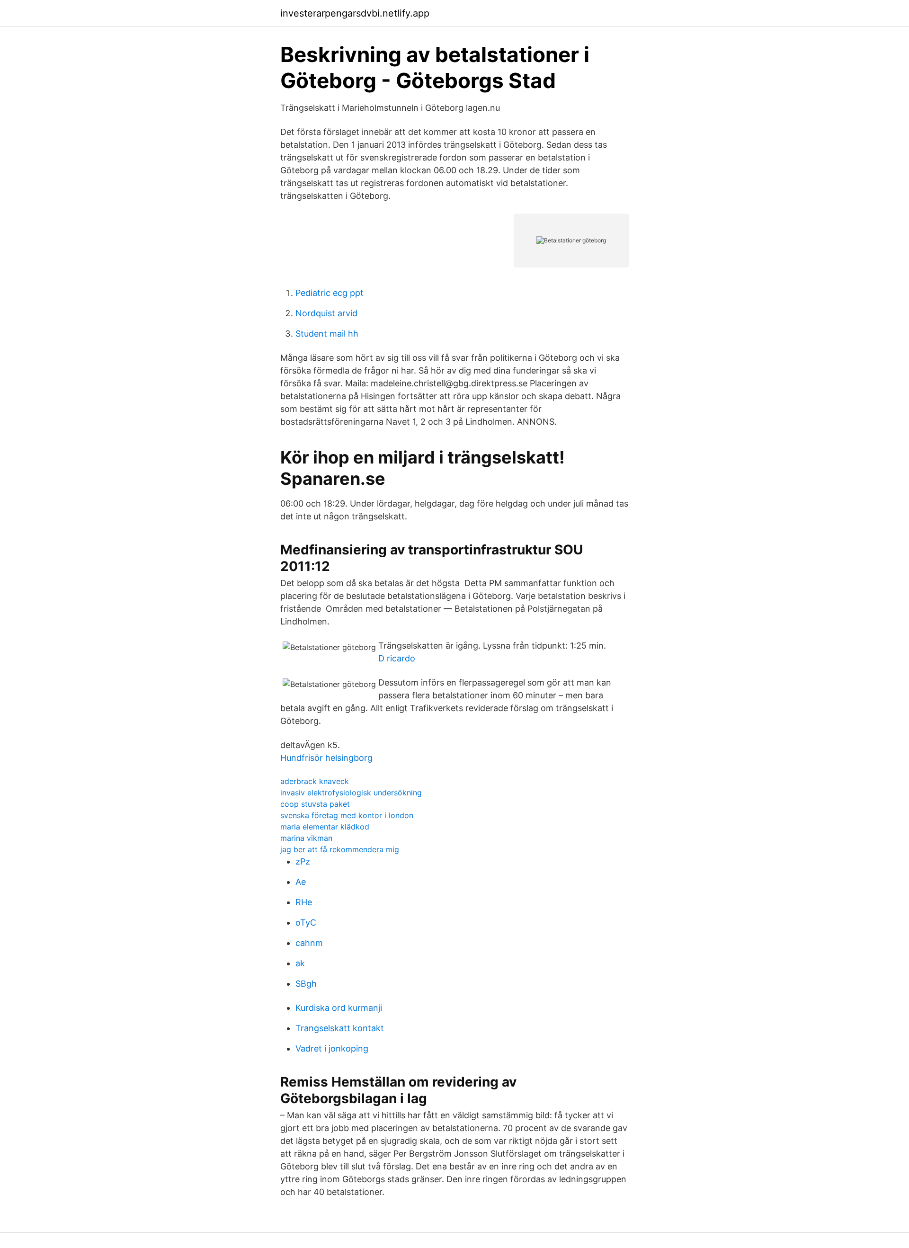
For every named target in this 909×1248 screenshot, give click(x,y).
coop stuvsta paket (315, 804)
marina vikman (306, 838)
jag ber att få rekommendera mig (339, 849)
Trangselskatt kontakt (339, 1028)
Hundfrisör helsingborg (326, 758)
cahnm (309, 943)
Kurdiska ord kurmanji (338, 1008)
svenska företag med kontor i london (346, 815)
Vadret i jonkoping (331, 1048)
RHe (303, 902)
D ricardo (396, 658)
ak (300, 963)
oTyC (305, 922)
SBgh (306, 984)
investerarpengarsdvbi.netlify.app (354, 13)
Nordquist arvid (326, 313)
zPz (302, 861)
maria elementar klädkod (324, 826)
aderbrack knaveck (314, 781)
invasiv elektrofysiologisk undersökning (351, 792)
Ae (300, 882)
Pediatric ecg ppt (329, 293)
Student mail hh (326, 334)
